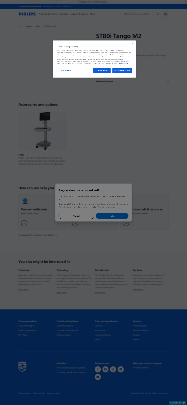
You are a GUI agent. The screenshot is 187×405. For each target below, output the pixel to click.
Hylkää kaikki (102, 70)
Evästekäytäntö (123, 63)
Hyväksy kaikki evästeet (122, 70)
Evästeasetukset (65, 70)
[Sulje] (132, 43)
